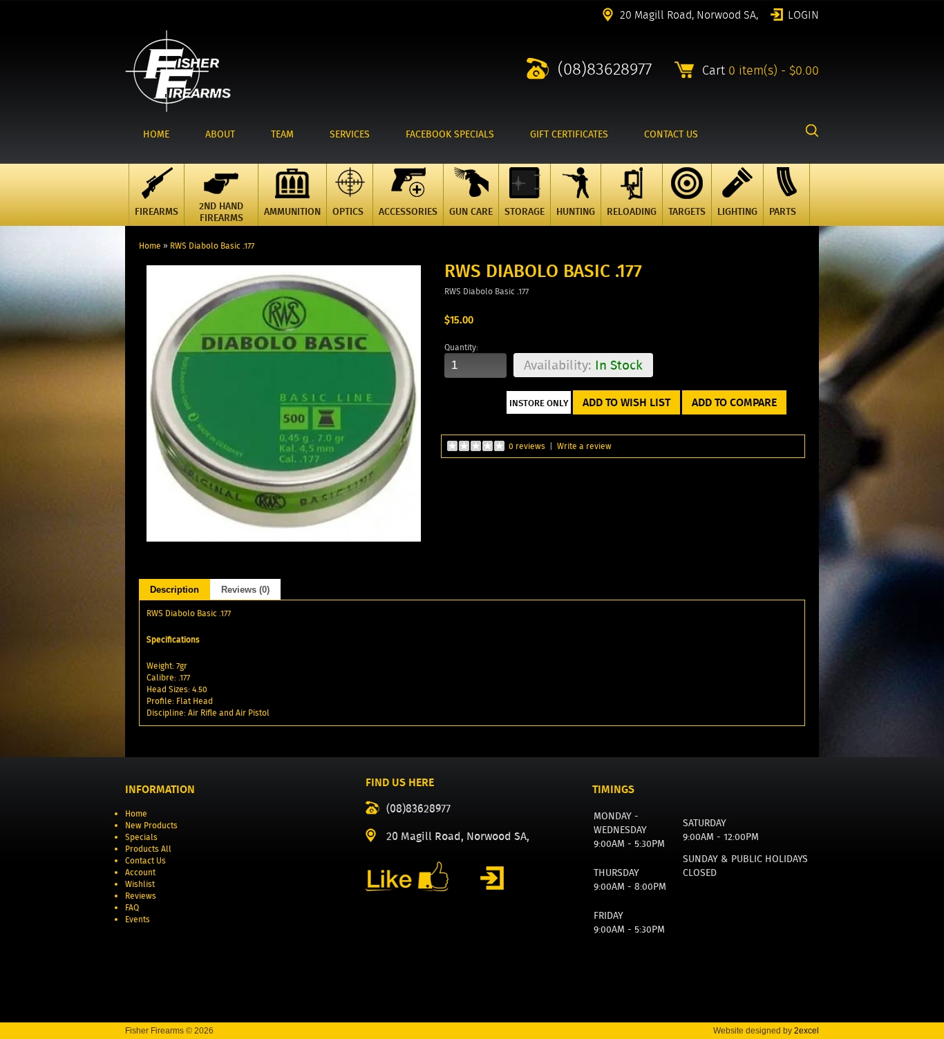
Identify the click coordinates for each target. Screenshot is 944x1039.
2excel (806, 1031)
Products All (148, 849)
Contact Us (145, 860)
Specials (141, 837)
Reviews (140, 896)
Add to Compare (734, 402)
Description (174, 589)
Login (803, 14)
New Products (151, 825)
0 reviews (527, 446)
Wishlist (140, 884)
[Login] (492, 878)
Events (137, 919)
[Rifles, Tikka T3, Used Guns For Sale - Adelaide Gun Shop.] (178, 109)
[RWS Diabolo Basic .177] (284, 538)
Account (140, 872)
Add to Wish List (626, 402)
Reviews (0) (245, 589)
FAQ (132, 907)
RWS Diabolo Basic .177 (212, 245)
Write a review (584, 446)
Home (150, 245)
